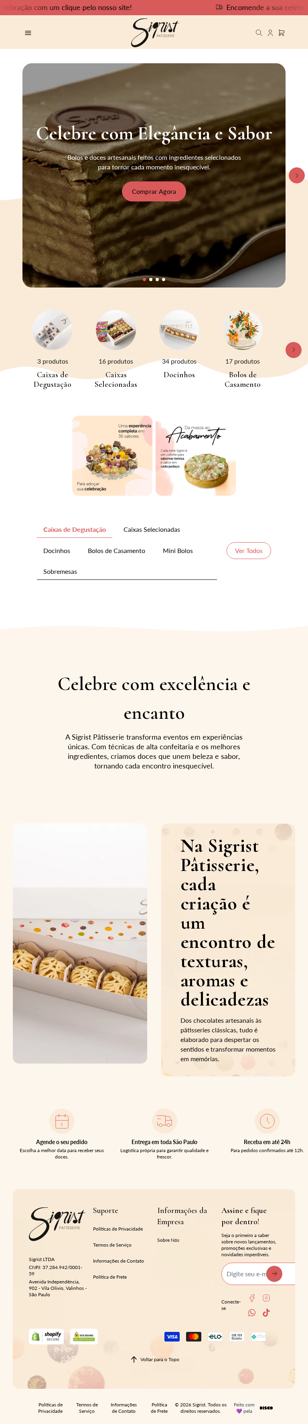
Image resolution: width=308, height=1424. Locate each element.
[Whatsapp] (252, 1312)
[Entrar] (270, 32)
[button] (144, 279)
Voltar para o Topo (159, 1359)
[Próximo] (297, 175)
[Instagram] (266, 1298)
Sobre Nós (168, 1240)
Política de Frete (110, 1277)
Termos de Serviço (112, 1245)
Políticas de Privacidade (118, 1229)
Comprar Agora (154, 191)
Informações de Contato (118, 1261)
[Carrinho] (155, 33)
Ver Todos (249, 550)
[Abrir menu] (65, 32)
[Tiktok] (266, 1312)
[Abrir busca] (259, 32)
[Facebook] (252, 1298)
